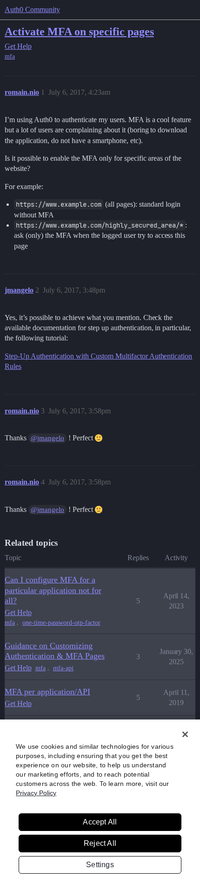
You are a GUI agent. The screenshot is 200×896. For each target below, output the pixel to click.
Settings (100, 865)
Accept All (100, 822)
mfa (10, 56)
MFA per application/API (47, 691)
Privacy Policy (36, 793)
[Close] (185, 734)
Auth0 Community (32, 9)
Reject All (100, 843)
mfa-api (63, 668)
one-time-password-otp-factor (61, 622)
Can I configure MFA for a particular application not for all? (53, 590)
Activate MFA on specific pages (79, 31)
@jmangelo (47, 438)
